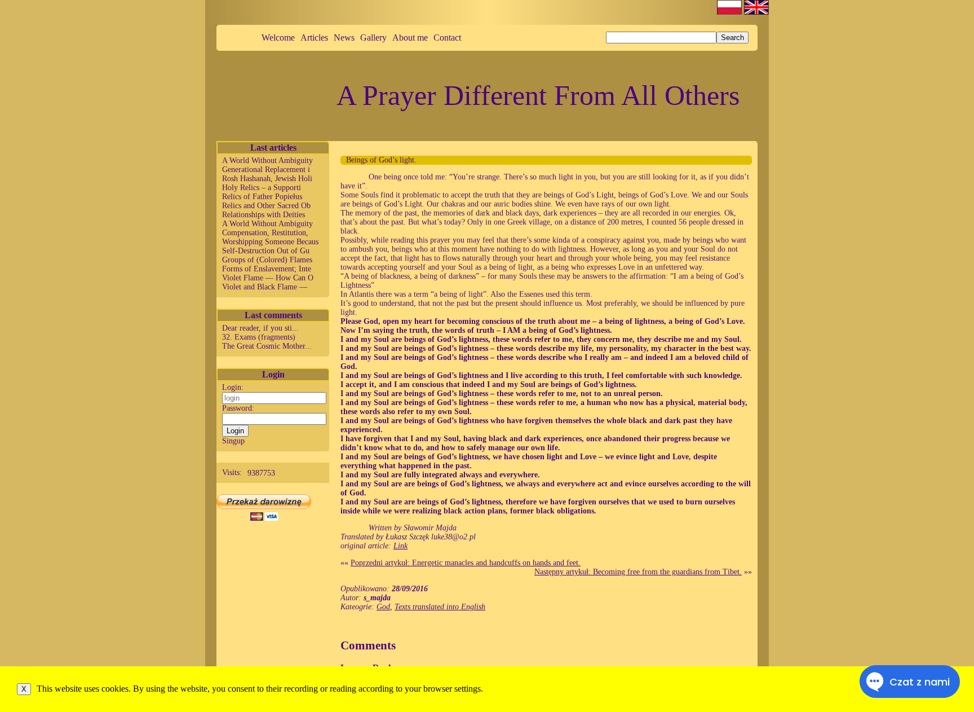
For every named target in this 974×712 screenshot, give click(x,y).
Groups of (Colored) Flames (267, 260)
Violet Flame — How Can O (267, 278)
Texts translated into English (440, 607)
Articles (314, 37)
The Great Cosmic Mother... (267, 346)
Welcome (278, 37)
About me (410, 37)
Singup (233, 441)
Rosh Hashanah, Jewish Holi (267, 178)
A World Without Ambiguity (267, 160)
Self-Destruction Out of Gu (265, 251)
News (344, 37)
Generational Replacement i (266, 169)
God (383, 607)
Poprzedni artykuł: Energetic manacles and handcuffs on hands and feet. (466, 563)
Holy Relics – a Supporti (261, 187)
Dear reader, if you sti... (260, 328)
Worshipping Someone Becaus (270, 242)
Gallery (373, 37)
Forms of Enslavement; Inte (266, 269)
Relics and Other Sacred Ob (266, 205)
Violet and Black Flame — (264, 287)
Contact (447, 37)
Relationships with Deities (263, 214)
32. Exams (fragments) (258, 337)
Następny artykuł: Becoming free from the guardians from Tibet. (638, 572)
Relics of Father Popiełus (262, 196)
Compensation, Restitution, (265, 232)
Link (400, 546)
